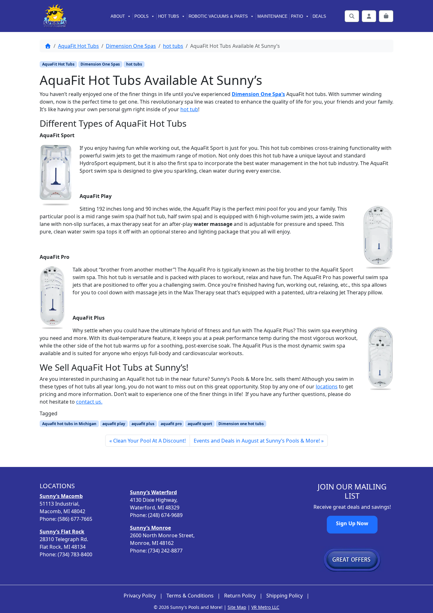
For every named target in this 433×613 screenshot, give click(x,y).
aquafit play (113, 423)
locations (327, 386)
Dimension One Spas (131, 45)
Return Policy (240, 596)
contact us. (89, 401)
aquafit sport (200, 423)
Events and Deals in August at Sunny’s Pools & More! (257, 440)
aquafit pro (171, 423)
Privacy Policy (140, 596)
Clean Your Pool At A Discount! (149, 440)
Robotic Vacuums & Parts (218, 16)
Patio (297, 16)
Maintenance (272, 16)
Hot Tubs (168, 16)
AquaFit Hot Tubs (78, 45)
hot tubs (173, 45)
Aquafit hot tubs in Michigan (69, 423)
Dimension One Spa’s (258, 94)
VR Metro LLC (265, 607)
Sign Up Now (352, 523)
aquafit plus (143, 423)
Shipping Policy (284, 596)
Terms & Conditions (190, 596)
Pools (141, 16)
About (118, 16)
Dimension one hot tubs (241, 423)
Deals (319, 16)
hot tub (189, 109)
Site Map (237, 607)
